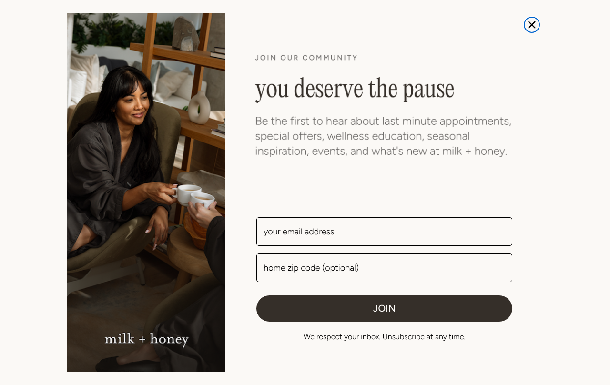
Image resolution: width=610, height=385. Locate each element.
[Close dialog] (531, 24)
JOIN (384, 308)
